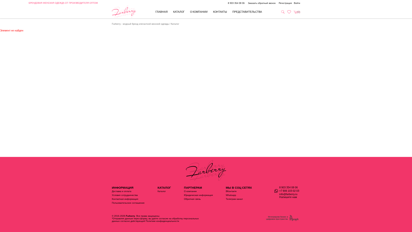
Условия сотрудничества (125, 195)
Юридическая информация (198, 195)
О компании (199, 11)
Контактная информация (125, 199)
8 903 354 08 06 (236, 3)
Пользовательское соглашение (128, 203)
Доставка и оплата (121, 191)
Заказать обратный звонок (262, 3)
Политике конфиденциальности (162, 221)
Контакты (220, 11)
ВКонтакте (231, 191)
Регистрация (285, 3)
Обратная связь (192, 199)
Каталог (179, 11)
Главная (161, 11)
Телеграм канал (234, 199)
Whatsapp (231, 195)
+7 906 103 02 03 (289, 190)
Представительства (247, 11)
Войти (297, 3)
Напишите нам (288, 197)
